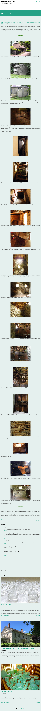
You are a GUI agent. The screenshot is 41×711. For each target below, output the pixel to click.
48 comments (6, 702)
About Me (3, 7)
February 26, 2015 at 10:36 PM (14, 551)
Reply (5, 530)
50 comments (6, 615)
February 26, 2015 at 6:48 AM (16, 540)
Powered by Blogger (21, 708)
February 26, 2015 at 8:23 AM (18, 546)
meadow (14, 78)
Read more (38, 615)
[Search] (36, 1)
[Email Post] (1, 520)
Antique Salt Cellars (7, 605)
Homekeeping (19, 7)
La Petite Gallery (7, 540)
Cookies (8, 7)
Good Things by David (8, 2)
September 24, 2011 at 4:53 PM (13, 527)
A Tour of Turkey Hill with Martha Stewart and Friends (17, 648)
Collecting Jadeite (6, 691)
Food (13, 7)
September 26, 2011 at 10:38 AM (18, 533)
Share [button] (37, 520)
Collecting (26, 7)
